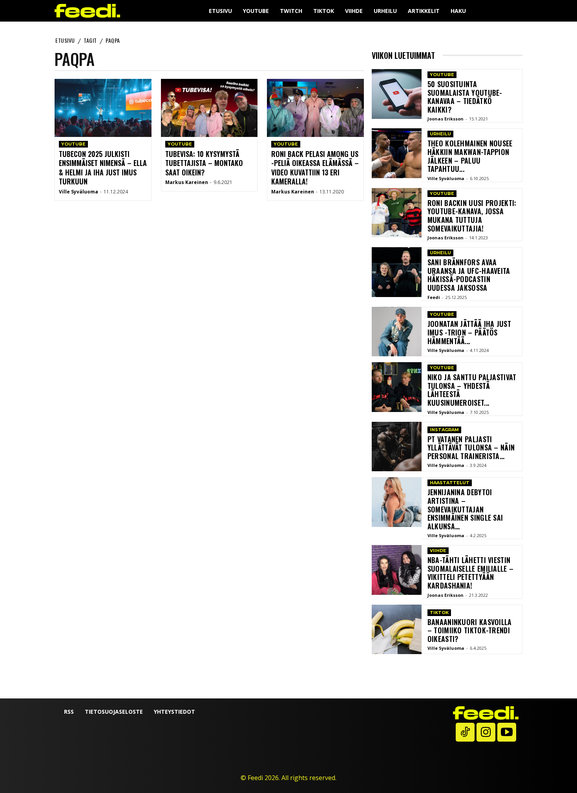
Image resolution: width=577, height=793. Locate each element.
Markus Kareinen (186, 182)
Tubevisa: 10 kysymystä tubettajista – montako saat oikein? (204, 163)
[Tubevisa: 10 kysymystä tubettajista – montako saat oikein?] (209, 108)
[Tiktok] (465, 732)
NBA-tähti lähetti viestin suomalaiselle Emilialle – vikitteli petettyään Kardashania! (470, 573)
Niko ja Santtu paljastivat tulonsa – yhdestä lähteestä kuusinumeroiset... (472, 390)
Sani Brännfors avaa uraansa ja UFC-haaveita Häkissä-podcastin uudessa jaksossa (468, 275)
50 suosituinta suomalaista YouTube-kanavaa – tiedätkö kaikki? (464, 97)
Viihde (438, 550)
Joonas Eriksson (445, 119)
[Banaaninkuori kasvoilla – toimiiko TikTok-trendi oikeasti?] (397, 629)
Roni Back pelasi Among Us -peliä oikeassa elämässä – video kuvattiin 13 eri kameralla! (315, 167)
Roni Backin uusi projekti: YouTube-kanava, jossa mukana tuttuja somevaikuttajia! (472, 215)
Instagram (444, 429)
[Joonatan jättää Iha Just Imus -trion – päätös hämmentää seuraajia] (397, 332)
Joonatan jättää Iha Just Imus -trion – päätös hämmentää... (469, 332)
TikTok (439, 612)
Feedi (433, 297)
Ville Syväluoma (78, 191)
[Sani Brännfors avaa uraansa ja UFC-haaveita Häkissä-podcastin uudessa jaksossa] (397, 272)
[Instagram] (486, 732)
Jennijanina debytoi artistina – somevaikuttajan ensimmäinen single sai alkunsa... (465, 509)
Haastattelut (449, 482)
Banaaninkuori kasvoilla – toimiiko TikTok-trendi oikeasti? (469, 630)
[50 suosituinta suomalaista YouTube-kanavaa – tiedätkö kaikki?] (397, 94)
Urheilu (440, 134)
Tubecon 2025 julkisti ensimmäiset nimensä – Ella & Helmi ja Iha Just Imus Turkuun (103, 167)
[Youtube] (506, 732)
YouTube (73, 144)
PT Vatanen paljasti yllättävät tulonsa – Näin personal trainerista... (471, 447)
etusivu (65, 40)
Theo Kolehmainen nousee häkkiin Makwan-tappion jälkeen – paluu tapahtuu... (470, 156)
